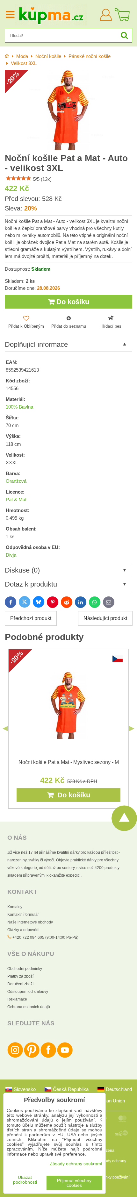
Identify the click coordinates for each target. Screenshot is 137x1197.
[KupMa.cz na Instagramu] (15, 1056)
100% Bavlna (19, 407)
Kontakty (14, 907)
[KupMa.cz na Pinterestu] (32, 1056)
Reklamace (17, 999)
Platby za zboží (20, 976)
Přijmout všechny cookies (74, 1183)
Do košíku (71, 302)
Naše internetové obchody (30, 922)
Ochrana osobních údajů (28, 1007)
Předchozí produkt (30, 618)
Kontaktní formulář (23, 914)
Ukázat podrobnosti (25, 1180)
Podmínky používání (111, 1177)
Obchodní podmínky (24, 968)
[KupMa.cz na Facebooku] (48, 1056)
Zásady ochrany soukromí (76, 1163)
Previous (5, 728)
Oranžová (16, 481)
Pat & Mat (16, 499)
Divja (11, 555)
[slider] (18, 178)
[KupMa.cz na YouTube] (65, 1056)
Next (132, 728)
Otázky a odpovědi (23, 930)
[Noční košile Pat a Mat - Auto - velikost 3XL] (68, 110)
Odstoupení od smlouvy (27, 991)
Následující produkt (105, 618)
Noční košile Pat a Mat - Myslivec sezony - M (68, 762)
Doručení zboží (20, 984)
